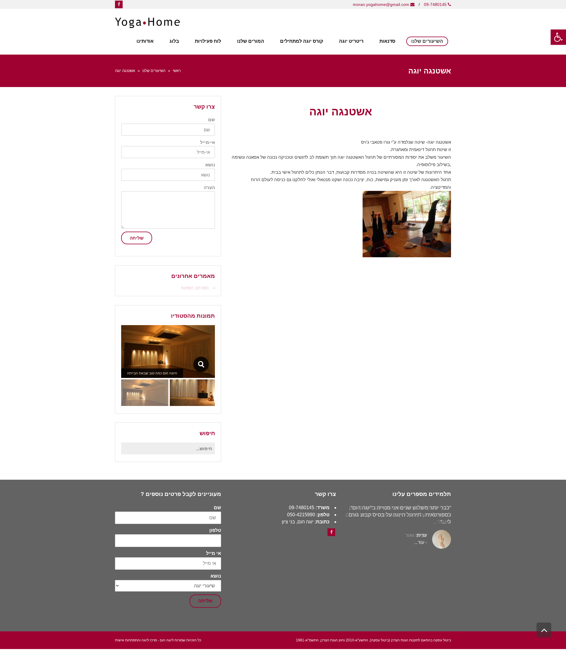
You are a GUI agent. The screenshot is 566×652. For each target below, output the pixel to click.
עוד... (419, 542)
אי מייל (213, 553)
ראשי (177, 70)
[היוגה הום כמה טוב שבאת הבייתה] (201, 364)
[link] (331, 532)
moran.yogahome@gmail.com (381, 4)
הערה (209, 187)
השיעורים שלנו (153, 70)
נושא (210, 165)
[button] (340, 261)
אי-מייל (207, 142)
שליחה (137, 237)
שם (211, 119)
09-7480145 (435, 4)
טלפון (215, 530)
